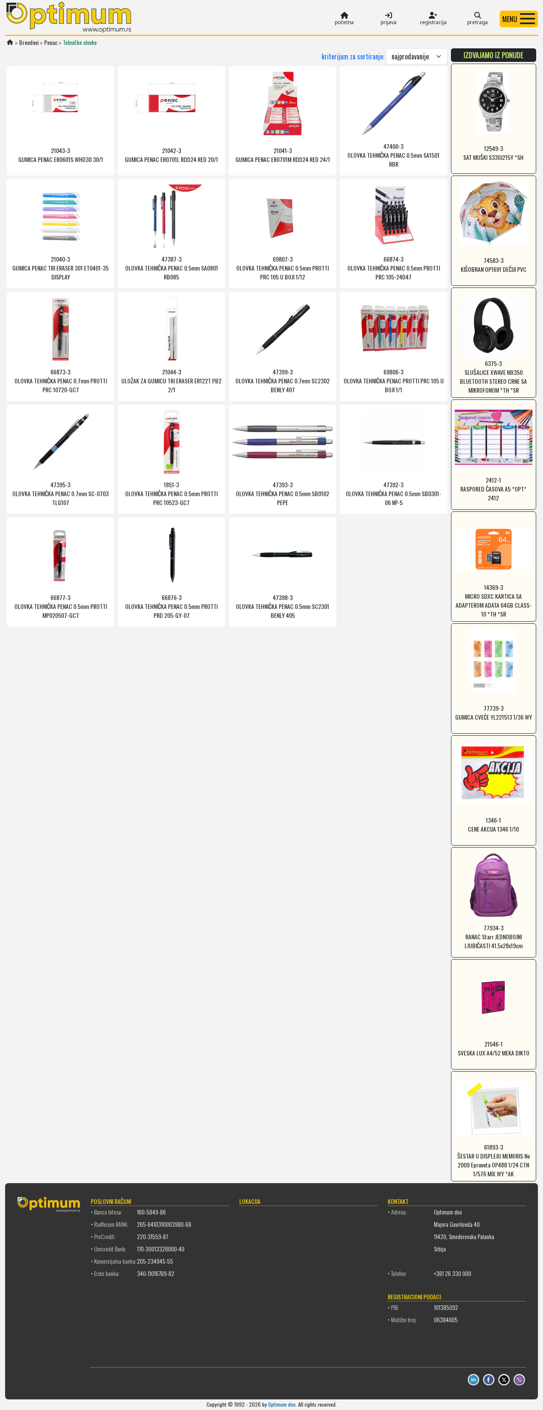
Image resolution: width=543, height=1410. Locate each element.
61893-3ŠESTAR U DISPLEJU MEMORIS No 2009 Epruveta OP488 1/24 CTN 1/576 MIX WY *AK (493, 1160)
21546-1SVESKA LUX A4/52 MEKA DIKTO (493, 1048)
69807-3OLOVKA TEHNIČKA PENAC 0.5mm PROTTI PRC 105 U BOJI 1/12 (282, 267)
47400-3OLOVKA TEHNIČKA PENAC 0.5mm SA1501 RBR (393, 155)
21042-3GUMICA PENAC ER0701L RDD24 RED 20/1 (171, 155)
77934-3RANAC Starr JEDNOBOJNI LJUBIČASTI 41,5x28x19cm (494, 936)
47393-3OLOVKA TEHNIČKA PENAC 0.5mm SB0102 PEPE (282, 493)
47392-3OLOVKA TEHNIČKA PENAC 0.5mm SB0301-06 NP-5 (393, 493)
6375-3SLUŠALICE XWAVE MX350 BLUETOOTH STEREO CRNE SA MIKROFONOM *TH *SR (493, 376)
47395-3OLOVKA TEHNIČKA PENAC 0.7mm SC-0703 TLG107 (60, 493)
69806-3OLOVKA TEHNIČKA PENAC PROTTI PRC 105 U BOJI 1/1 (394, 380)
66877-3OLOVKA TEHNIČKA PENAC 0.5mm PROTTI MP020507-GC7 (60, 606)
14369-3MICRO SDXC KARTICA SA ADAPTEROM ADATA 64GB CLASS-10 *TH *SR (494, 600)
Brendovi (29, 42)
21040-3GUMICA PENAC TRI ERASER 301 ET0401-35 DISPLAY (60, 267)
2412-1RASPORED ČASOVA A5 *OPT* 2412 (493, 488)
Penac (50, 42)
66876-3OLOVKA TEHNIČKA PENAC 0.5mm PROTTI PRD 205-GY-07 (171, 606)
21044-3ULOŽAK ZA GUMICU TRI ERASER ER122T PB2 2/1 (171, 380)
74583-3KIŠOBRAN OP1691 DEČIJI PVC (493, 265)
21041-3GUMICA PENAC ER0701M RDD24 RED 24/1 (282, 155)
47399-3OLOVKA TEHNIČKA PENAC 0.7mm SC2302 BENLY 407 (282, 380)
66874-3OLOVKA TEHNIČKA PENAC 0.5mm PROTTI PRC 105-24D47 (393, 267)
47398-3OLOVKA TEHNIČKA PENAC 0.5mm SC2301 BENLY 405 (282, 606)
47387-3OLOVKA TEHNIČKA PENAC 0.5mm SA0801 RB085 (171, 267)
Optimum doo (282, 1404)
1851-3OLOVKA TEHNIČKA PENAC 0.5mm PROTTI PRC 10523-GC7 (171, 493)
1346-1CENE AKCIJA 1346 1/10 (493, 824)
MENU (509, 19)
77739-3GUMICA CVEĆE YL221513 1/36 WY (493, 712)
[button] (519, 18)
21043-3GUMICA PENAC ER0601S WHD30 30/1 (60, 155)
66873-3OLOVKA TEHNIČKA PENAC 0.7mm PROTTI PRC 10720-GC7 (60, 380)
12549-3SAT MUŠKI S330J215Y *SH (493, 153)
